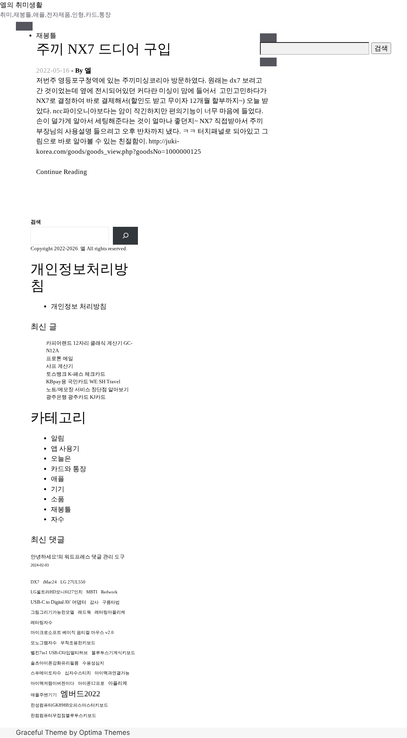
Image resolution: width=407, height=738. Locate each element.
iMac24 (50, 582)
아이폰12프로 (91, 683)
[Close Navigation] (268, 62)
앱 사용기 (65, 448)
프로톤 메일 (59, 358)
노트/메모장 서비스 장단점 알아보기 (87, 389)
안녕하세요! (44, 557)
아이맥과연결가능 (112, 673)
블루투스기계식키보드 (113, 653)
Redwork (109, 592)
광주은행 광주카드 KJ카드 (76, 397)
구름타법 (111, 602)
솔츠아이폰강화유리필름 (55, 663)
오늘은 (61, 458)
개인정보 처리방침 (79, 306)
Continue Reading (61, 172)
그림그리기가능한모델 (52, 612)
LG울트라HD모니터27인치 (57, 592)
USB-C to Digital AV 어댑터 (58, 602)
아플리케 (117, 683)
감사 (94, 602)
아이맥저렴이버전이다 (52, 683)
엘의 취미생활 (21, 5)
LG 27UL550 (72, 582)
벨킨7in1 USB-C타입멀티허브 (59, 653)
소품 (57, 499)
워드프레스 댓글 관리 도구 (94, 557)
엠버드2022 (80, 693)
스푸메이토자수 (46, 673)
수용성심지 (93, 663)
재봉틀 (46, 35)
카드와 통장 (68, 469)
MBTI (91, 592)
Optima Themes (104, 732)
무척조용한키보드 (77, 643)
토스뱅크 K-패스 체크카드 (75, 374)
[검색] (125, 236)
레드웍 (84, 612)
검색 (36, 221)
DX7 (35, 582)
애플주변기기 (44, 695)
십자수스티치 (78, 673)
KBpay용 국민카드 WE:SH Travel (83, 381)
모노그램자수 (44, 643)
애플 (57, 479)
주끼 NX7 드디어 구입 (103, 49)
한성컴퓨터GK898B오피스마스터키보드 (69, 705)
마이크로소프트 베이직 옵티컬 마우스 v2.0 (72, 632)
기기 (57, 489)
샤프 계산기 (59, 366)
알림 (57, 438)
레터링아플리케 (110, 612)
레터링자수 (41, 622)
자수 (57, 519)
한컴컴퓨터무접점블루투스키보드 (63, 715)
